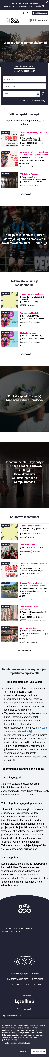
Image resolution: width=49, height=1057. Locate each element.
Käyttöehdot (37, 979)
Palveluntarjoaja (33, 984)
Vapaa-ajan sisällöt (24, 71)
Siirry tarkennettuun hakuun (31, 100)
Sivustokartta (15, 984)
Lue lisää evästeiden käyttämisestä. (17, 1043)
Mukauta (23, 1051)
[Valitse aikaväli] (38, 94)
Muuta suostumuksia (14, 1016)
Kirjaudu (42, 20)
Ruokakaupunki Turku (22, 396)
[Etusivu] (12, 20)
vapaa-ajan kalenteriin (31, 6)
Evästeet (35, 974)
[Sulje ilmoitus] (46, 2)
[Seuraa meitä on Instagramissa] (32, 961)
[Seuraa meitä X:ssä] (24, 961)
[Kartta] (31, 20)
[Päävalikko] (2, 20)
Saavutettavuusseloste (17, 979)
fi (29, 12)
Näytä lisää (26, 194)
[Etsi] (35, 20)
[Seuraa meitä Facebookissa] (17, 961)
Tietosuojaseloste (19, 974)
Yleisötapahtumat (24, 66)
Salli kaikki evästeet (39, 1051)
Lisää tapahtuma (41, 13)
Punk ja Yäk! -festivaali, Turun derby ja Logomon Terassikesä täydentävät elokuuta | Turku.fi (23, 239)
